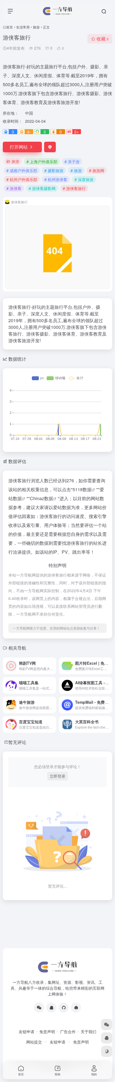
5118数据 (82, 489)
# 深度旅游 (84, 179)
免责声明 (47, 1031)
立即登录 (57, 776)
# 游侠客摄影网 (42, 188)
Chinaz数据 (41, 498)
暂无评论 (17, 742)
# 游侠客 (13, 188)
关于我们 (88, 1031)
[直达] (53, 665)
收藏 (103, 38)
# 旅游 (76, 170)
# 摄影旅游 (53, 170)
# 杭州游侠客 (55, 179)
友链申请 (26, 1031)
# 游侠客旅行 (74, 188)
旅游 (36, 27)
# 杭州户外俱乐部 (21, 179)
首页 (9, 27)
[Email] (76, 1008)
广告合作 (68, 1031)
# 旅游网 (96, 170)
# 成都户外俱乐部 (21, 170)
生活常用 (23, 27)
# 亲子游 (72, 161)
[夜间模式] (106, 1051)
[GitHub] (64, 1008)
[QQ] (51, 1008)
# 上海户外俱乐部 (42, 161)
